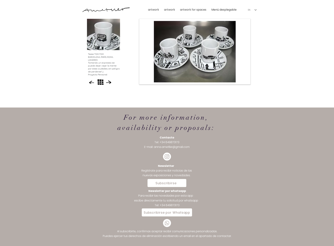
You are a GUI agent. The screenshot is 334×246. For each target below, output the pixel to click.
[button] (225, 9)
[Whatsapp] (167, 223)
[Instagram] (167, 157)
